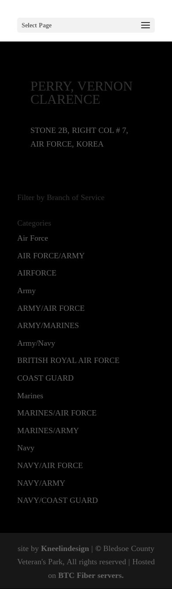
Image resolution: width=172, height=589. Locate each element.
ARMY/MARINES (48, 325)
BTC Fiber (76, 575)
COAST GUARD (45, 378)
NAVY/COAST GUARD (57, 500)
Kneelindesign (65, 548)
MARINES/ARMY (48, 430)
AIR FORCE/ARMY (51, 255)
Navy (25, 447)
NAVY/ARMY (41, 483)
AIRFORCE (36, 272)
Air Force (32, 238)
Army (26, 290)
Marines (30, 395)
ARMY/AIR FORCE (51, 308)
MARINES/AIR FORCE (57, 412)
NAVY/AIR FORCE (50, 465)
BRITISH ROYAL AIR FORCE (68, 360)
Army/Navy (36, 343)
